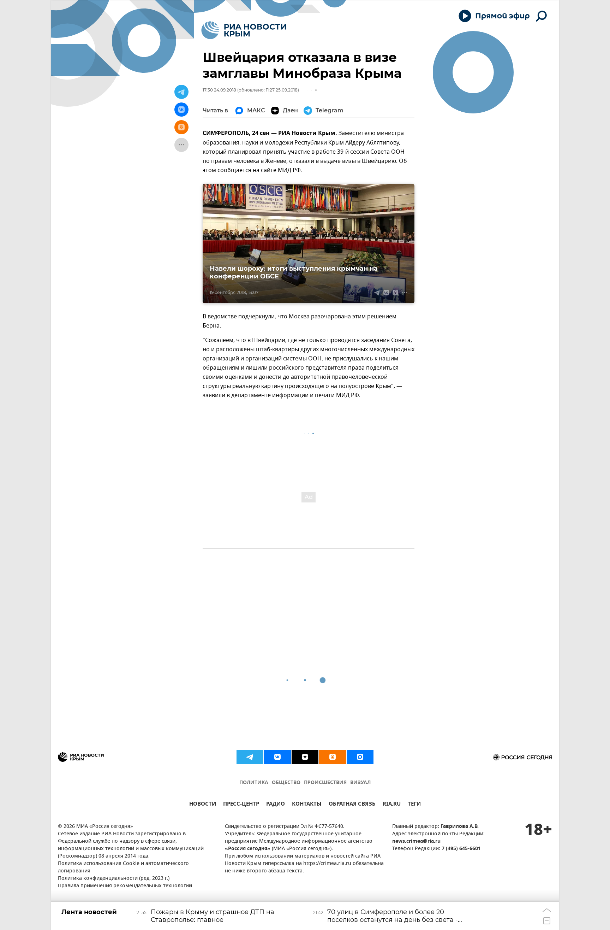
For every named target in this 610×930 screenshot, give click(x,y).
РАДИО (275, 805)
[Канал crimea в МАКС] (360, 757)
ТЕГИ (414, 805)
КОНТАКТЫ (307, 805)
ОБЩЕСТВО (286, 783)
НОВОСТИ (202, 805)
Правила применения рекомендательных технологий (125, 886)
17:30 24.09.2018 (219, 90)
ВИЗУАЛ (360, 783)
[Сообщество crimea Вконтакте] (277, 757)
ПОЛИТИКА (253, 783)
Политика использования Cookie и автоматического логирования (123, 867)
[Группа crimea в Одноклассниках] (332, 757)
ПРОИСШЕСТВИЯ (325, 783)
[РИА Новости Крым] (244, 30)
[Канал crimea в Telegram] (250, 757)
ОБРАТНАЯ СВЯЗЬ (352, 805)
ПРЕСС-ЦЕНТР (241, 805)
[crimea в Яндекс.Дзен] (305, 757)
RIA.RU (392, 805)
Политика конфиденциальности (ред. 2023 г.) (113, 879)
